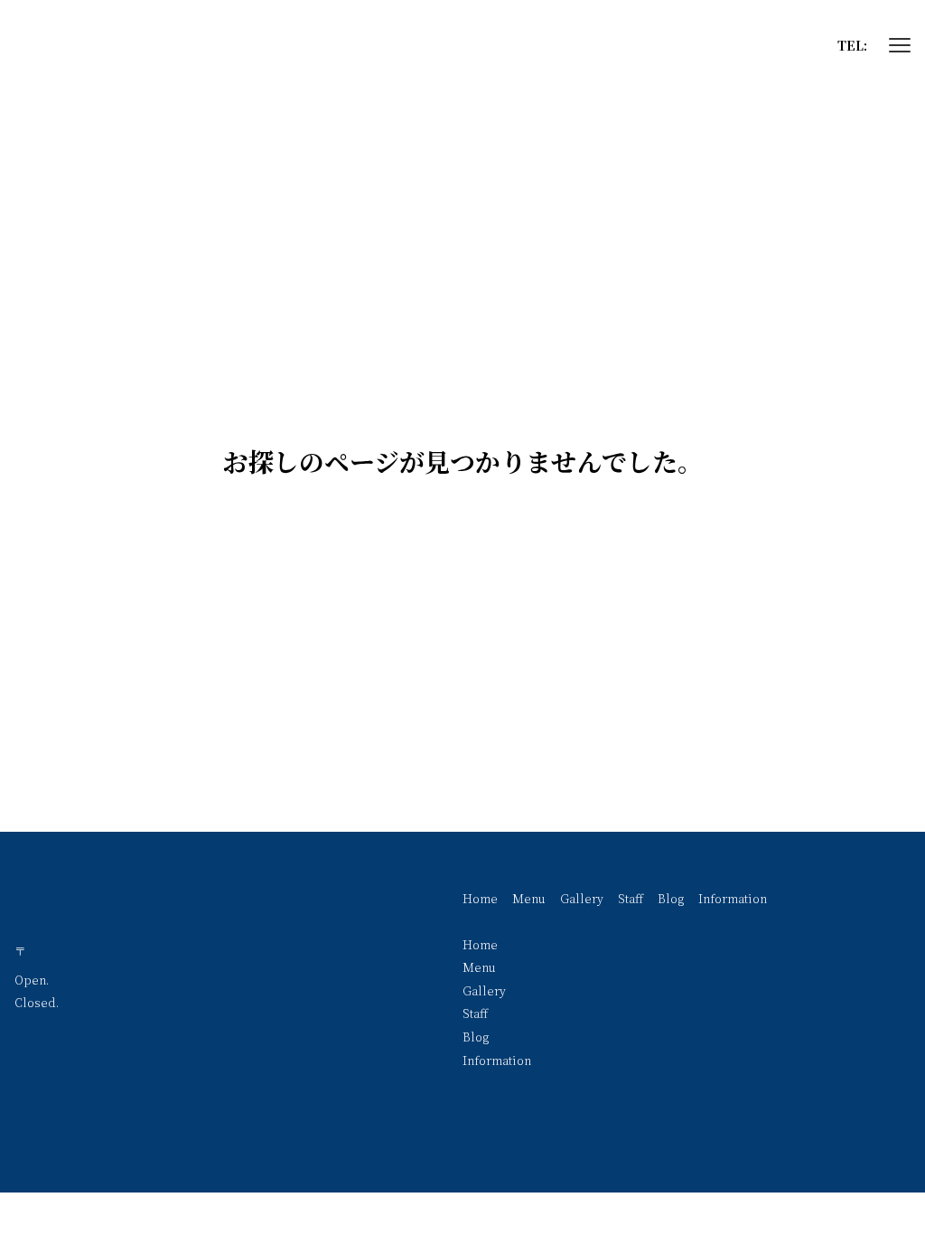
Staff (630, 898)
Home (480, 898)
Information (732, 898)
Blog (671, 898)
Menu (529, 898)
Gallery (581, 898)
